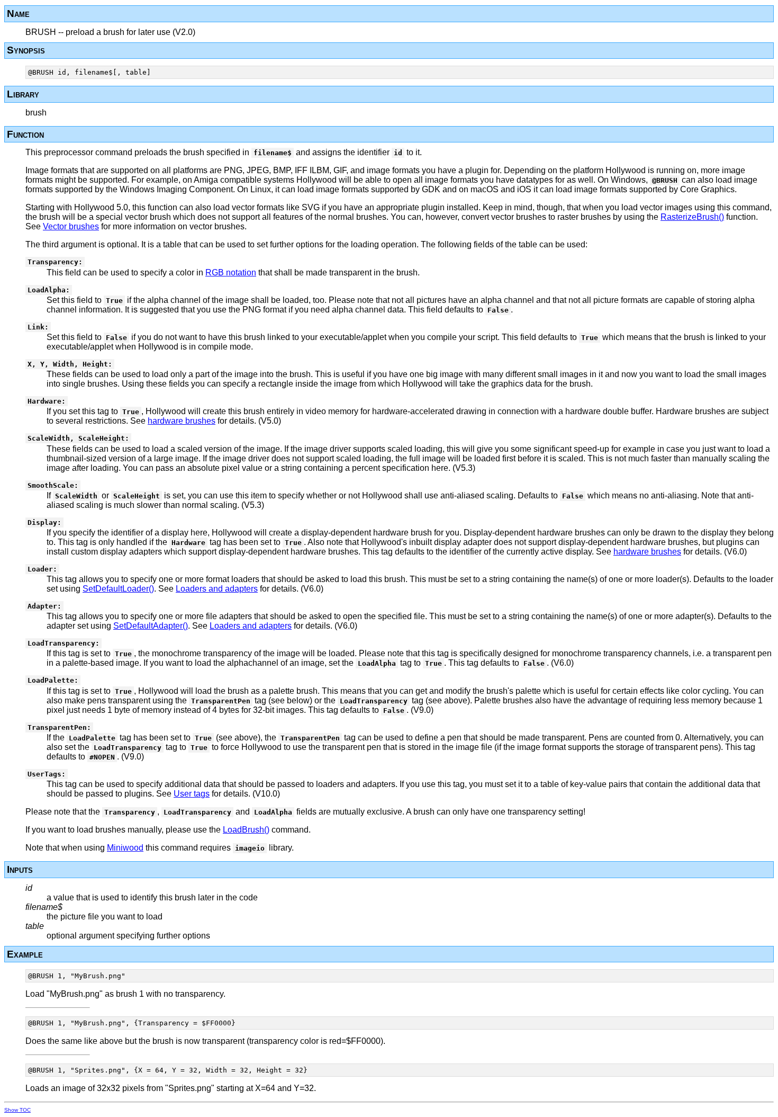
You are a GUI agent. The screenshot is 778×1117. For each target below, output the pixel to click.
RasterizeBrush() (692, 216)
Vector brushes (71, 226)
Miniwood (125, 847)
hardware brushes (181, 420)
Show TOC (17, 1110)
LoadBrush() (246, 829)
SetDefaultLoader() (118, 588)
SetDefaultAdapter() (150, 625)
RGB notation (230, 272)
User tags (192, 793)
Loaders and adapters (217, 588)
